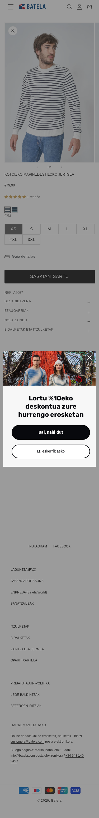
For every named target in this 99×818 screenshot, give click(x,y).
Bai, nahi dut (51, 432)
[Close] (89, 357)
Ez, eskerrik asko (51, 451)
